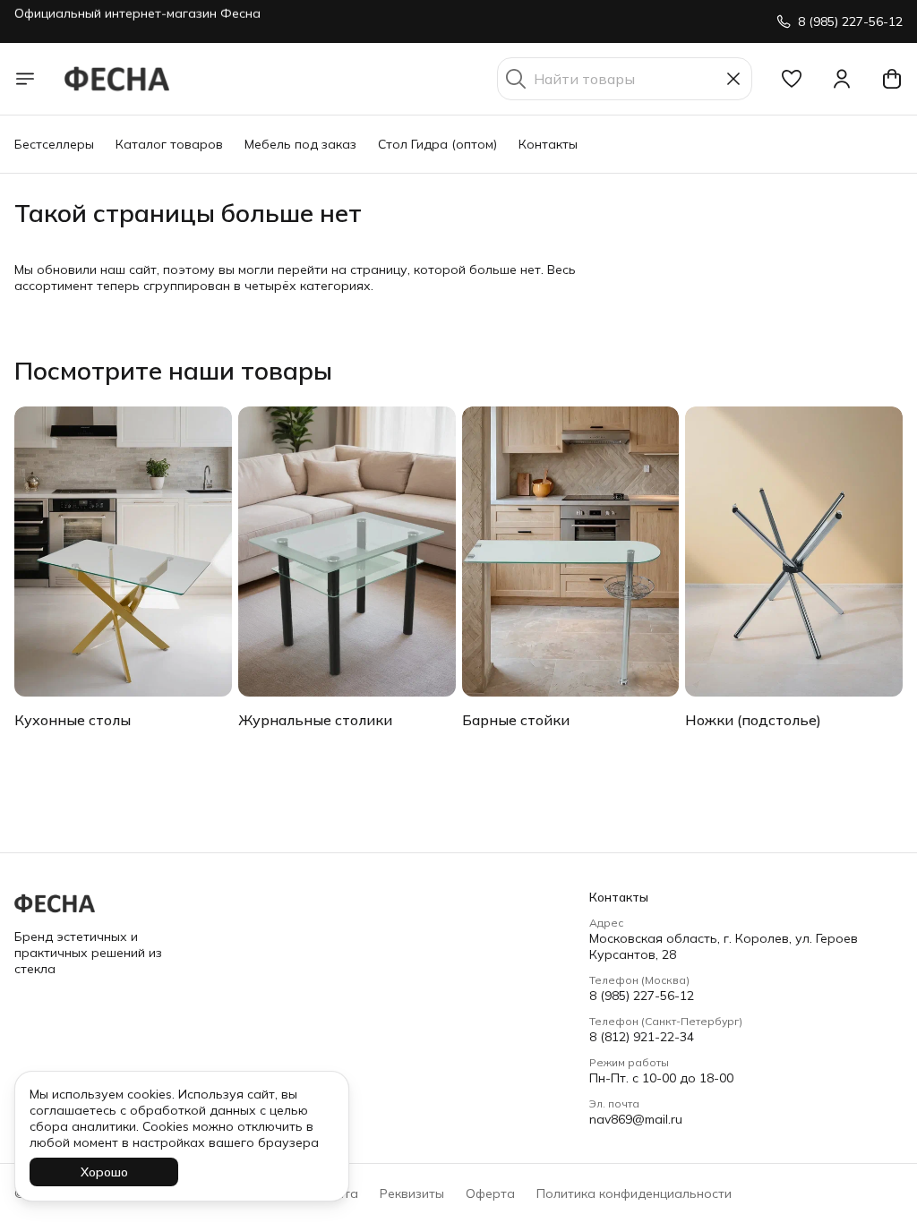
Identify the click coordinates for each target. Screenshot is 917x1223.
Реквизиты (412, 1193)
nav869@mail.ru (635, 1119)
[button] (791, 79)
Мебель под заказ (300, 144)
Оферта (490, 1193)
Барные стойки (516, 720)
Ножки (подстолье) (753, 720)
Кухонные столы (72, 720)
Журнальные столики (315, 720)
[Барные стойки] (571, 551)
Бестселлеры (54, 144)
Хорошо (104, 1172)
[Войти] (842, 79)
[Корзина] (892, 79)
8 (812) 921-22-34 (641, 1037)
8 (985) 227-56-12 (641, 996)
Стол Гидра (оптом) (437, 144)
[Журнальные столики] (347, 551)
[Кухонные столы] (123, 551)
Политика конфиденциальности (634, 1193)
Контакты (548, 144)
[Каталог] (25, 79)
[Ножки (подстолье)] (794, 551)
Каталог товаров (169, 144)
